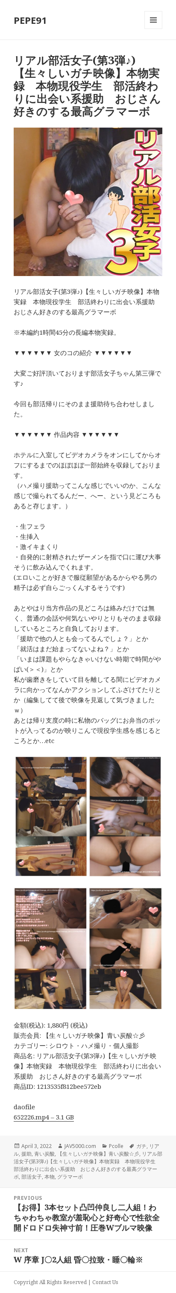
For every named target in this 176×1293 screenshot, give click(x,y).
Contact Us (105, 1282)
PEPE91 (30, 20)
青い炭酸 (44, 1153)
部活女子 (31, 1176)
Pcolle (116, 1146)
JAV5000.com (80, 1146)
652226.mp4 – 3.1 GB (44, 1117)
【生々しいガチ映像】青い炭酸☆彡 (98, 1153)
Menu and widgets (153, 28)
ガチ (141, 1146)
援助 (26, 1153)
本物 (49, 1176)
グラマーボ (70, 1176)
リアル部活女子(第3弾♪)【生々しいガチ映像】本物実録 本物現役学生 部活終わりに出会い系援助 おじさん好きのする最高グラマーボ (88, 1165)
